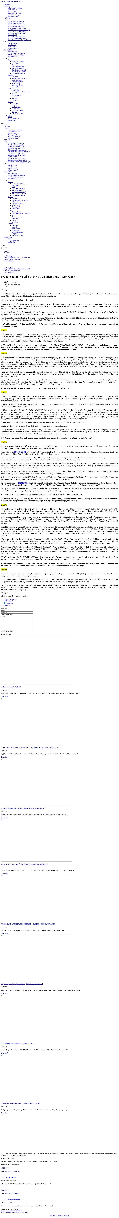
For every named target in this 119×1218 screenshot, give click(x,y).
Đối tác (10, 117)
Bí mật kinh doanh (17, 110)
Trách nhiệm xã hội (14, 10)
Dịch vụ (6, 20)
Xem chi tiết (4, 696)
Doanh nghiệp (16, 63)
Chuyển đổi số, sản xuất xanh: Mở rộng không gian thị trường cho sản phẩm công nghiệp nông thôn (30, 747)
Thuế (13, 65)
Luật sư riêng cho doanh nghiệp (17, 38)
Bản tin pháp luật (13, 48)
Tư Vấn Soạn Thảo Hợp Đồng (17, 31)
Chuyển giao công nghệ (19, 70)
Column (10, 60)
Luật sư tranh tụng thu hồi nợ (16, 26)
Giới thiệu (7, 6)
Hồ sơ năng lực (12, 11)
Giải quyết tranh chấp (18, 66)
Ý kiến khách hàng (13, 118)
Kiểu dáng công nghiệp (19, 71)
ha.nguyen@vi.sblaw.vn (12, 1171)
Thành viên (7, 18)
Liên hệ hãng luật (13, 16)
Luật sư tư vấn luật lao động (16, 33)
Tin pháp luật (12, 45)
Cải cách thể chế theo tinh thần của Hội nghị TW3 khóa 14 (18, 1043)
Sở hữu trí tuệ (16, 83)
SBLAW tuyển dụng (14, 15)
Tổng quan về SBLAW (15, 8)
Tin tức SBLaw (12, 43)
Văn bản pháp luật (17, 113)
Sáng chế (14, 112)
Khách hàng (8, 115)
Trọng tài (14, 105)
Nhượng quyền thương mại (20, 78)
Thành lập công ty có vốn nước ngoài (19, 30)
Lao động (15, 100)
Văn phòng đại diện (18, 68)
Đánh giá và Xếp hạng (14, 13)
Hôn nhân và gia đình (18, 73)
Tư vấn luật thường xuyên (16, 23)
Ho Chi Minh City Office (12, 1199)
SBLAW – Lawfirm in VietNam (59, 1215)
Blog (5, 58)
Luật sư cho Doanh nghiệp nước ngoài (19, 40)
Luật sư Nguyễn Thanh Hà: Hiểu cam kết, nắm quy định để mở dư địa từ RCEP (24, 864)
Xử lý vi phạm (16, 107)
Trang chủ (7, 4)
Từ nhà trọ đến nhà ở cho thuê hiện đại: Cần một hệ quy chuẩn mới (20, 1103)
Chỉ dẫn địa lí (16, 87)
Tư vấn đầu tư (12, 35)
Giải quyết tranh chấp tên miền (21, 92)
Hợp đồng (15, 76)
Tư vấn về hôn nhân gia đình (16, 25)
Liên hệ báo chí (12, 56)
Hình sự (14, 98)
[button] (59, 123)
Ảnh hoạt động (12, 51)
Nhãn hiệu (15, 97)
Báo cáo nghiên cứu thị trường (17, 28)
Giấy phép (15, 103)
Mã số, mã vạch (16, 80)
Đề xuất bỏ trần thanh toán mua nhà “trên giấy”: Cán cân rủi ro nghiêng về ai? (24, 808)
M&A (13, 93)
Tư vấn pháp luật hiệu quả (16, 21)
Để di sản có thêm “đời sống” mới (11, 687)
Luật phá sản (15, 108)
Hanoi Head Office (10, 1177)
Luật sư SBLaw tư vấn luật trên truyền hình (17, 257)
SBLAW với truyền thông (15, 55)
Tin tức (6, 41)
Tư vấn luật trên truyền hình (16, 53)
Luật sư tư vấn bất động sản (16, 36)
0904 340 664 (5, 1168)
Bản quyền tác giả (17, 85)
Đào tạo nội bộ (12, 46)
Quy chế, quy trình (17, 82)
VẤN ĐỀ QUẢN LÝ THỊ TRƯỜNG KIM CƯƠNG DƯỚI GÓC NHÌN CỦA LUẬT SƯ (28, 924)
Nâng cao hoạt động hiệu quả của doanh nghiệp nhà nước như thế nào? (22, 984)
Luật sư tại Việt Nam (18, 61)
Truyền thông (8, 50)
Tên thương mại (16, 95)
